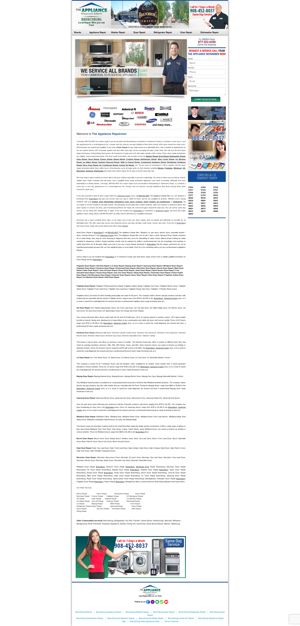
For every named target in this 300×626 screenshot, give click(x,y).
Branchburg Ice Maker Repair (151, 618)
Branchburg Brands (83, 612)
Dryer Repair (139, 32)
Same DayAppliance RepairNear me (216, 112)
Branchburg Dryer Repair (164, 612)
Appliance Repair (97, 32)
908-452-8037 (202, 10)
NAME (190, 58)
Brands (77, 32)
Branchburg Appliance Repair (108, 612)
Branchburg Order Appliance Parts (144, 621)
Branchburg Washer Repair (137, 612)
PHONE (191, 67)
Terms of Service (171, 621)
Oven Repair (186, 32)
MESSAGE (192, 86)
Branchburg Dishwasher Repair (89, 618)
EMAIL (190, 77)
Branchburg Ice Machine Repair (121, 618)
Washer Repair (118, 32)
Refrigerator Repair (163, 32)
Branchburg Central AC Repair (181, 618)
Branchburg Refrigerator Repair (192, 612)
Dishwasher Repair (209, 32)
